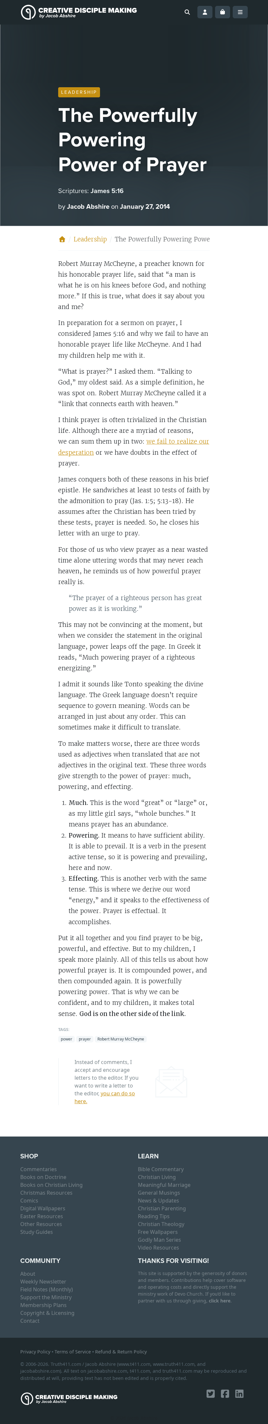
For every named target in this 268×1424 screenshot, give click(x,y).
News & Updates (158, 1200)
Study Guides (36, 1232)
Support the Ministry (46, 1297)
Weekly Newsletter (43, 1281)
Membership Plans (43, 1305)
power (66, 1039)
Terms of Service (73, 1352)
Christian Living (157, 1177)
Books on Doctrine (43, 1177)
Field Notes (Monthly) (46, 1289)
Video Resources (158, 1247)
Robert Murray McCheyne (120, 1039)
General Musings (159, 1192)
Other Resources (41, 1224)
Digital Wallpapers (42, 1208)
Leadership (79, 92)
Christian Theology (161, 1224)
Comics (29, 1200)
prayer (85, 1039)
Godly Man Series (159, 1239)
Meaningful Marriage (164, 1184)
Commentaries (38, 1169)
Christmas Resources (46, 1192)
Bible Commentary (161, 1169)
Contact (30, 1320)
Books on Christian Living (51, 1184)
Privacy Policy (35, 1352)
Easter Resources (41, 1216)
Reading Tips (154, 1216)
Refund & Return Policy (121, 1352)
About (27, 1273)
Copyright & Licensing (47, 1313)
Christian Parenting (162, 1208)
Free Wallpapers (158, 1232)
